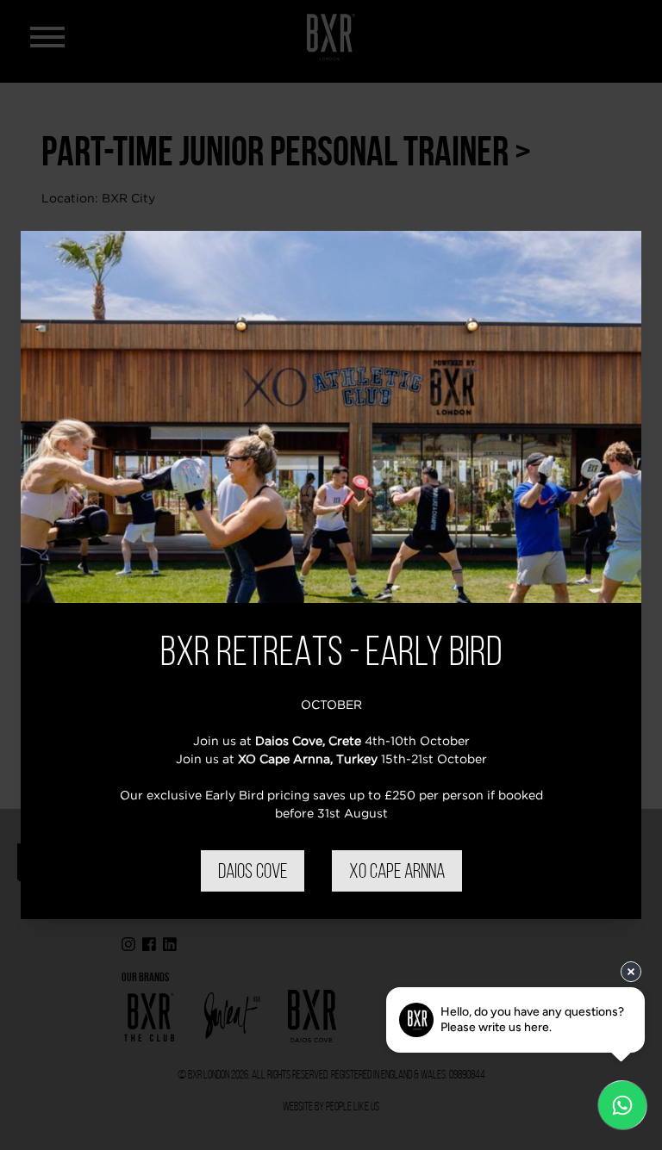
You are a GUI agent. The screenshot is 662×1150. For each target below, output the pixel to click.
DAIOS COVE (252, 871)
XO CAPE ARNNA (397, 871)
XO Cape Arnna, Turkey (308, 759)
